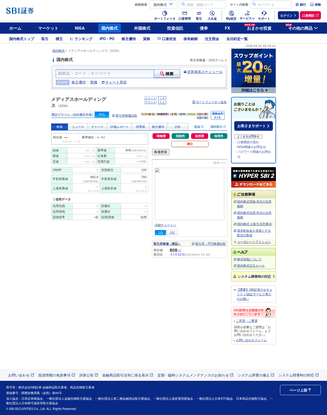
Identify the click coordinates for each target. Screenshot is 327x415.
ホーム (15, 28)
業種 (93, 82)
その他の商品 (299, 27)
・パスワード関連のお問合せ (252, 154)
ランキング (83, 38)
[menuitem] (300, 4)
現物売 (180, 136)
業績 (197, 127)
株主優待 (129, 38)
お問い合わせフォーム (251, 340)
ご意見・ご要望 (247, 321)
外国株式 (142, 28)
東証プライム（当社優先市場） (73, 114)
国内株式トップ (21, 38)
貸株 (146, 38)
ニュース (78, 127)
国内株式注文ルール (251, 265)
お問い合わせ (19, 375)
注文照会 (212, 38)
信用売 (218, 136)
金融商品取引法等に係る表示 (125, 375)
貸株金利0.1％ (217, 115)
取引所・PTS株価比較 (210, 244)
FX (227, 28)
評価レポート (119, 127)
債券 (204, 28)
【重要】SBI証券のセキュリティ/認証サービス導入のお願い (254, 294)
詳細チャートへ (165, 225)
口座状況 (169, 38)
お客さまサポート (251, 126)
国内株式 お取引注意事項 (254, 224)
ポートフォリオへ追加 (211, 102)
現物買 (161, 136)
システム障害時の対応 (254, 276)
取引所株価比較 (126, 115)
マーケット (48, 28)
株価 (59, 127)
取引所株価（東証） (167, 244)
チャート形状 (116, 82)
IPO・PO (107, 38)
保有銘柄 (190, 38)
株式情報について (249, 259)
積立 (59, 38)
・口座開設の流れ (246, 142)
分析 (177, 127)
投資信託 (175, 28)
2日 (172, 233)
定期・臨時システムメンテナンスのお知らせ (193, 375)
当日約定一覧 (237, 38)
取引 (45, 38)
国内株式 (109, 28)
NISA (80, 28)
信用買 (199, 136)
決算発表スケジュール (205, 72)
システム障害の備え (254, 375)
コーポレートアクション (254, 242)
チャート (97, 127)
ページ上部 (298, 390)
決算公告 (86, 375)
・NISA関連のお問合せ (250, 147)
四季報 (140, 127)
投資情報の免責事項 (54, 375)
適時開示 (216, 127)
